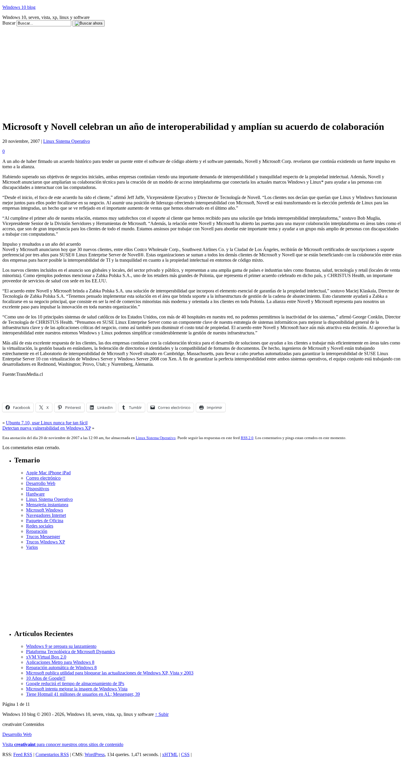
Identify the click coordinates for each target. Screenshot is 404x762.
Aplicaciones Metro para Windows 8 (60, 662)
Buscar (8, 22)
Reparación (36, 531)
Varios (32, 547)
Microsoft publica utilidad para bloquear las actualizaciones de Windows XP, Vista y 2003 (109, 672)
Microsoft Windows (44, 509)
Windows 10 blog (18, 7)
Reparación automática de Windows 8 (61, 667)
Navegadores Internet (46, 515)
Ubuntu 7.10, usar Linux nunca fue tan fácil (47, 422)
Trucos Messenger (43, 536)
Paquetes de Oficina (44, 520)
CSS (185, 754)
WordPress (95, 754)
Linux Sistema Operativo (66, 141)
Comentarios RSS (52, 754)
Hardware (35, 493)
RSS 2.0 (247, 438)
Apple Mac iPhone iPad (48, 472)
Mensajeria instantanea (47, 504)
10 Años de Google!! (45, 678)
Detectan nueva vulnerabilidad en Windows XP (46, 428)
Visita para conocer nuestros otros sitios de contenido (62, 744)
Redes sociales (39, 525)
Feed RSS (22, 754)
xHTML (170, 754)
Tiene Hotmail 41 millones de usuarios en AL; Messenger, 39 (83, 694)
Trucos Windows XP (45, 541)
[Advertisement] (110, 29)
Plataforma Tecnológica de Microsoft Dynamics (70, 651)
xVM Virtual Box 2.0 (46, 656)
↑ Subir (162, 714)
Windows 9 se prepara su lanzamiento (61, 646)
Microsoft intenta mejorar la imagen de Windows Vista (76, 688)
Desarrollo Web (40, 483)
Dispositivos (37, 488)
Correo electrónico (43, 478)
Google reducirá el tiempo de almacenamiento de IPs (75, 683)
